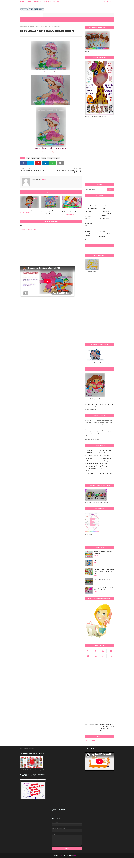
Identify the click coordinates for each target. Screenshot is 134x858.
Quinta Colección (90, 410)
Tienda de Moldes (105, 234)
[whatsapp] (103, 651)
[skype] (95, 656)
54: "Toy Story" (89, 458)
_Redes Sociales (105, 206)
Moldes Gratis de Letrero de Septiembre (103, 553)
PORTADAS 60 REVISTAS (89, 217)
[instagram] (111, 1)
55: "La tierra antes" (106, 458)
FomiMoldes (88, 221)
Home (88, 231)
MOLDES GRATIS (105, 218)
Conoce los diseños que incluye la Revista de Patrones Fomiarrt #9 (104, 571)
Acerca (30, 1)
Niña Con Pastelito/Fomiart (28, 210)
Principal (23, 1)
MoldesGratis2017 (105, 221)
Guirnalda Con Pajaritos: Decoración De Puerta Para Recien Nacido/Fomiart (50, 212)
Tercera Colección (91, 407)
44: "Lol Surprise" (90, 476)
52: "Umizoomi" (89, 461)
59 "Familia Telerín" (106, 450)
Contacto (37, 1)
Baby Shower (35, 158)
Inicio (21, 26)
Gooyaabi (77, 855)
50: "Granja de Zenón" (92, 463)
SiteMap (102, 231)
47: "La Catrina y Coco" (91, 470)
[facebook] (104, 1)
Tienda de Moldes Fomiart (51, 1)
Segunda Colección (106, 404)
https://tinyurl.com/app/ (92, 725)
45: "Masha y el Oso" (106, 473)
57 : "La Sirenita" (105, 455)
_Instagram (103, 208)
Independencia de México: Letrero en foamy (102, 580)
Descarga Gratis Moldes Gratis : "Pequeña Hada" (104, 589)
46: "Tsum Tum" (89, 473)
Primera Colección (91, 404)
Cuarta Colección (105, 407)
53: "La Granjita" (105, 461)
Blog (62, 855)
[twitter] (107, 1)
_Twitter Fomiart (105, 211)
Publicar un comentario (28, 229)
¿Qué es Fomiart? (90, 206)
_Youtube (88, 214)
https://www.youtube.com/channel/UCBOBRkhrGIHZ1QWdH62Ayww (107, 727)
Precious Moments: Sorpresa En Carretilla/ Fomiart (71, 211)
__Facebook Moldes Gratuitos (106, 215)
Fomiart (43, 179)
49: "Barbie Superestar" (104, 467)
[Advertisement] (51, 252)
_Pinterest (88, 211)
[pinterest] (88, 656)
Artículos (102, 239)
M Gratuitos (88, 224)
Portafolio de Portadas (89, 235)
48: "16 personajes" (91, 466)
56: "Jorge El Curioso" (91, 455)
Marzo (44, 158)
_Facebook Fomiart (91, 208)
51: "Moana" (103, 463)
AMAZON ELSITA (90, 741)
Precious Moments (29, 26)
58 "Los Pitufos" (103, 453)
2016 (27, 158)
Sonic (95, 560)
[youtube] (111, 656)
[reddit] (111, 651)
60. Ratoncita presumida (89, 451)
